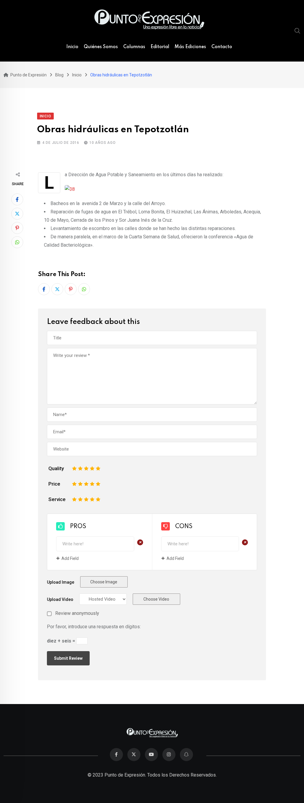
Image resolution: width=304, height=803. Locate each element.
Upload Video (60, 599)
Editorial (160, 47)
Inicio (72, 47)
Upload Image (60, 582)
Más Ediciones (190, 47)
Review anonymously (77, 613)
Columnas (134, 47)
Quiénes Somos (101, 47)
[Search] (297, 30)
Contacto (221, 47)
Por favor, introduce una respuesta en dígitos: (94, 626)
